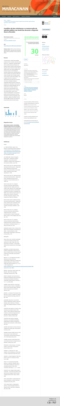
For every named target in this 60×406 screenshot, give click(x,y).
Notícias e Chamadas (26, 16)
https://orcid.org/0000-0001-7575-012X (10, 40)
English (43, 44)
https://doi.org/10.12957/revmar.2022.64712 (12, 45)
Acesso (56, 0)
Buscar (55, 16)
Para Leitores (44, 71)
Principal (4, 16)
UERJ (49, 0)
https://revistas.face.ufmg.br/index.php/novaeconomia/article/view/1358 (18, 266)
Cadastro (52, 0)
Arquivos (9, 16)
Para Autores (44, 73)
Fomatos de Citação (28, 81)
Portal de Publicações (39, 0)
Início (5, 20)
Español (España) (45, 48)
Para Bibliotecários (45, 75)
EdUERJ (45, 0)
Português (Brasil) (45, 46)
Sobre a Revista (16, 16)
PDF (26, 59)
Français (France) (45, 49)
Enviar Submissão (46, 29)
